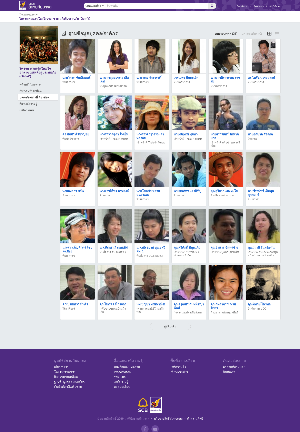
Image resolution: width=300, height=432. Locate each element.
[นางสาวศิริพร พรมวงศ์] (115, 169)
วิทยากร (252, 139)
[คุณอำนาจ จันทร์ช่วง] (226, 226)
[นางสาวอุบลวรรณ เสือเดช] (115, 56)
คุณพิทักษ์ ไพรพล (259, 304)
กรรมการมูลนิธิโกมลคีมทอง (150, 310)
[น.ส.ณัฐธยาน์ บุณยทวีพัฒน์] (151, 226)
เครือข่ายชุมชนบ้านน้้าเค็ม (113, 310)
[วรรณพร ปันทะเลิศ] (189, 56)
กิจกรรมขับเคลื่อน (30, 91)
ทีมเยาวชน (68, 82)
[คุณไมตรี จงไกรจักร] (115, 282)
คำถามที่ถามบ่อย (234, 367)
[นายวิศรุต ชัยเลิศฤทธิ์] (77, 56)
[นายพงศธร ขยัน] (77, 169)
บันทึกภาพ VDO (257, 308)
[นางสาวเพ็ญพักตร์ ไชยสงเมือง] (77, 226)
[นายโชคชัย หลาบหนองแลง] (151, 169)
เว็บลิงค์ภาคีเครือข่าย (68, 386)
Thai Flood (68, 308)
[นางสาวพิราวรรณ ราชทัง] (226, 56)
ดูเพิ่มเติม (170, 326)
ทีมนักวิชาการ (182, 82)
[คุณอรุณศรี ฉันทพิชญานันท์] (189, 282)
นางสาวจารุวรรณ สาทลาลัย (150, 136)
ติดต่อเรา (258, 6)
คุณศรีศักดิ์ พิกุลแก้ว (187, 247)
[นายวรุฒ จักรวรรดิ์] (151, 56)
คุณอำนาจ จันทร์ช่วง (224, 247)
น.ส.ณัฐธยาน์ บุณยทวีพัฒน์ (151, 249)
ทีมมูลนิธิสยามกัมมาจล (113, 86)
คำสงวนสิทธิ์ (195, 418)
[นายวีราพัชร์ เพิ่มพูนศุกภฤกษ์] (263, 169)
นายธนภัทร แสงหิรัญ (187, 191)
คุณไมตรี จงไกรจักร (113, 304)
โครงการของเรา (65, 372)
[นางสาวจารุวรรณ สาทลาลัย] (151, 113)
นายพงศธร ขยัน (73, 191)
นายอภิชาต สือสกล (260, 134)
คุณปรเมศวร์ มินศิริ (75, 304)
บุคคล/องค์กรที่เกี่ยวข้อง (34, 97)
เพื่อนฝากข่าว (179, 372)
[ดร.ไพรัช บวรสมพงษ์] (263, 56)
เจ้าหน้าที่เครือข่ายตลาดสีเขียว (225, 144)
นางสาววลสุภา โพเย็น (114, 134)
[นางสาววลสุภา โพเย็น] (115, 113)
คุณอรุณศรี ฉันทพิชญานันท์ (189, 306)
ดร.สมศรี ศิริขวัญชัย (75, 134)
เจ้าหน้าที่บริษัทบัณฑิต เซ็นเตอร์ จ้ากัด (186, 253)
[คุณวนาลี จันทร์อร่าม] (263, 226)
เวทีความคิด (26, 110)
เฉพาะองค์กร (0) (251, 33)
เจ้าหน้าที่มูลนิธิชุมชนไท (225, 252)
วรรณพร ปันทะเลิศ (186, 77)
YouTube (120, 376)
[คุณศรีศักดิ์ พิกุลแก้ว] (189, 226)
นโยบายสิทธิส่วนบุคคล (168, 418)
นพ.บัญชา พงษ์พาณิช (151, 304)
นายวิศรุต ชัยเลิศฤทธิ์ (76, 77)
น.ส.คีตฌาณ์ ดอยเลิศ (114, 247)
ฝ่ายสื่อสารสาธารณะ (222, 195)
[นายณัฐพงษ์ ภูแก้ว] (189, 113)
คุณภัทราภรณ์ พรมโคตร (223, 306)
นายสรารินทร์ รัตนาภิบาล (225, 136)
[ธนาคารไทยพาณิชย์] (143, 404)
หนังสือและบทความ (127, 367)
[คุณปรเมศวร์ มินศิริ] (77, 282)
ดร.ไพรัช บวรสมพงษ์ (261, 77)
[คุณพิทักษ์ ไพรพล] (263, 282)
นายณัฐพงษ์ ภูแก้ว (186, 134)
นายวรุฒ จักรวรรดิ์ (149, 77)
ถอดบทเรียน (122, 386)
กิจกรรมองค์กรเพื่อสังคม (188, 312)
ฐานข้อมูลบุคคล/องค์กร (69, 381)
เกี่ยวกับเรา (242, 6)
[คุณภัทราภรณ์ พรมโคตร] (226, 282)
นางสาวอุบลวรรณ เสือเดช (114, 79)
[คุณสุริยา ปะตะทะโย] (226, 169)
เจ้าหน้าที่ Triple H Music (114, 139)
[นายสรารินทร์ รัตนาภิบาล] (226, 113)
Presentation (122, 372)
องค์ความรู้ (121, 381)
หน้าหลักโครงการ (30, 84)
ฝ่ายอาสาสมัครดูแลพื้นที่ (225, 312)
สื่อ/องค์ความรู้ (28, 104)
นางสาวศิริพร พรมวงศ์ (114, 191)
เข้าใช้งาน (275, 6)
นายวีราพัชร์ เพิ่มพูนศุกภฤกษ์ (261, 193)
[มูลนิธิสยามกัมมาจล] (156, 405)
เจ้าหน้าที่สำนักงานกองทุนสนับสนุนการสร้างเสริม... (263, 253)
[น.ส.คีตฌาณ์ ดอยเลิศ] (115, 226)
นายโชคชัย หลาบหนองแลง (148, 193)
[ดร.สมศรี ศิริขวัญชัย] (77, 113)
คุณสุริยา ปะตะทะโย (224, 191)
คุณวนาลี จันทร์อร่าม (261, 247)
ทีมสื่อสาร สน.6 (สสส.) (113, 252)
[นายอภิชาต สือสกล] (263, 113)
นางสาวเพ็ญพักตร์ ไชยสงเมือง (77, 249)
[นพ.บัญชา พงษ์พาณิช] (151, 282)
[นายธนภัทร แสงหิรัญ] (189, 169)
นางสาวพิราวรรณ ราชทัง (225, 79)
